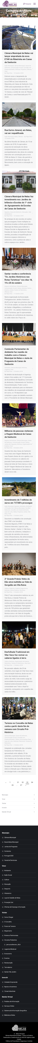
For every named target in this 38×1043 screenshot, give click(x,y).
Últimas (29, 69)
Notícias (17, 69)
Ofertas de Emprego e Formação (14, 907)
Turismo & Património (20, 290)
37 (21, 785)
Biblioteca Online (9, 1015)
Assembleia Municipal (11, 842)
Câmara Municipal (19, 65)
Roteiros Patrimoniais (11, 935)
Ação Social (8, 875)
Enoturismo (8, 953)
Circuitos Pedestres (10, 940)
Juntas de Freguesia (10, 444)
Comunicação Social (17, 67)
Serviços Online (9, 1006)
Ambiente (7, 367)
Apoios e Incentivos (10, 986)
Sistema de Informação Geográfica (15, 1010)
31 (18, 782)
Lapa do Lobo (9, 512)
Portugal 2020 (8, 856)
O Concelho (8, 922)
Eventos (7, 958)
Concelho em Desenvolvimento (20, 510)
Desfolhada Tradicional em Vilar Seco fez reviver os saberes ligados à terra (17, 655)
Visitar (4, 803)
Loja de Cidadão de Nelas (12, 898)
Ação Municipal (9, 65)
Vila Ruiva (22, 590)
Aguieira (7, 212)
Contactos (7, 851)
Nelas (16, 136)
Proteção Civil (8, 902)
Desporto (12, 588)
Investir (4, 807)
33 (27, 782)
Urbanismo (7, 893)
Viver (6, 71)
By (8, 73)
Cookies (29, 1041)
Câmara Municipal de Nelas (13, 1035)
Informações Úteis (25, 739)
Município (5, 795)
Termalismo (8, 967)
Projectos (23, 69)
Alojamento (8, 931)
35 (12, 785)
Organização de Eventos (22, 661)
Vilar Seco (27, 663)
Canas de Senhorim (15, 212)
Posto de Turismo (10, 926)
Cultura (19, 288)
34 (32, 782)
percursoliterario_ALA (13, 944)
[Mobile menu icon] (34, 3)
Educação (25, 212)
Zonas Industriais (9, 991)
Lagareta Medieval (10, 949)
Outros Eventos (14, 590)
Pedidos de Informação (11, 1001)
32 (23, 782)
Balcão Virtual (6, 812)
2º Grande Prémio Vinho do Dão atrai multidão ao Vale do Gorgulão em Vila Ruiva (18, 582)
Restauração (8, 963)
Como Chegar (8, 917)
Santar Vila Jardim (10, 972)
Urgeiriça (7, 369)
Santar (11, 290)
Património (8, 663)
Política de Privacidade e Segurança (16, 1041)
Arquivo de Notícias (10, 286)
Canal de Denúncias (10, 860)
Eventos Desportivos (21, 588)
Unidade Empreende (10, 982)
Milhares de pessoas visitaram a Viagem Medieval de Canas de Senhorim (19, 434)
